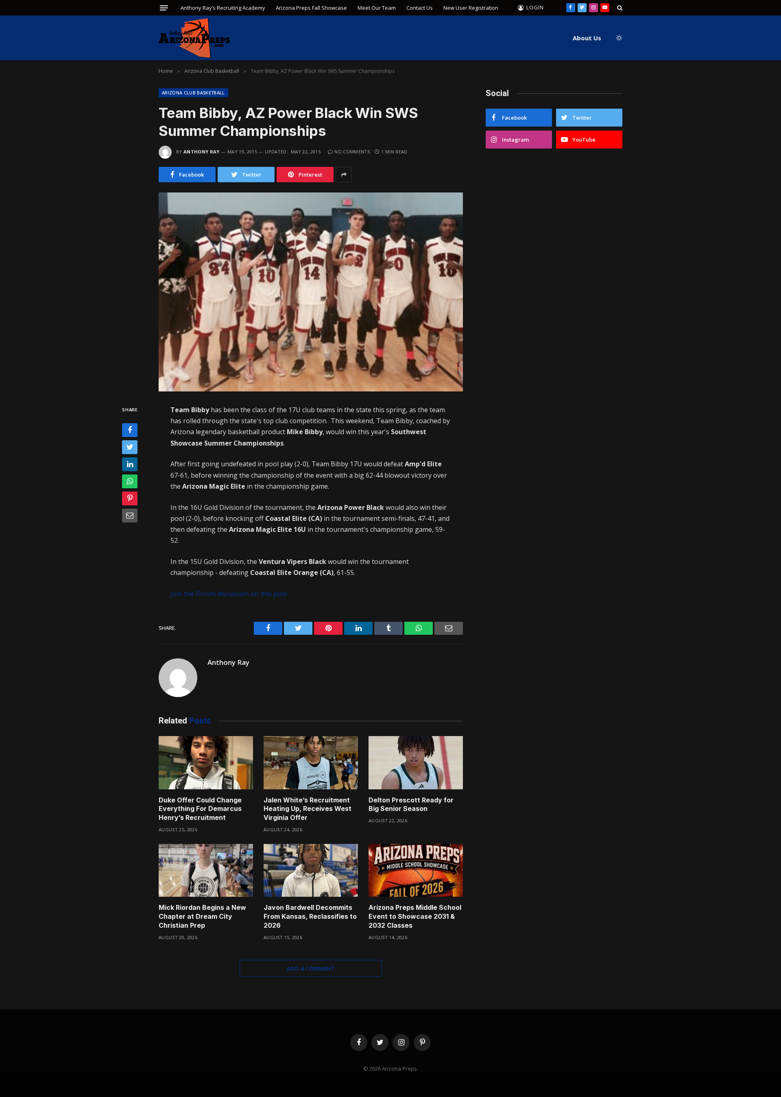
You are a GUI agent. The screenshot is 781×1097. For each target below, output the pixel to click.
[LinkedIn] (129, 465)
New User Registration (470, 7)
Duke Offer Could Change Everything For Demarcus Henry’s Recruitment (200, 809)
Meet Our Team (377, 7)
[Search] (618, 7)
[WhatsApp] (129, 482)
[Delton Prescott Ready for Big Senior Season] (416, 762)
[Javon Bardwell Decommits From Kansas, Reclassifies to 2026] (311, 870)
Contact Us (419, 7)
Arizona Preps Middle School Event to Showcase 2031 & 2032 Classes (415, 916)
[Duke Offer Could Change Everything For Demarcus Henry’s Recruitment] (206, 762)
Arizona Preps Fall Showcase (311, 7)
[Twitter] (129, 448)
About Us (587, 38)
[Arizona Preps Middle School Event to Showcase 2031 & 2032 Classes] (416, 870)
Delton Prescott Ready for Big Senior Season (411, 804)
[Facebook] (129, 430)
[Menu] (164, 8)
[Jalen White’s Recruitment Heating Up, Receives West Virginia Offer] (311, 762)
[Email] (129, 516)
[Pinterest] (129, 499)
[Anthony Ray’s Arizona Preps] (194, 38)
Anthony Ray (201, 152)
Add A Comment (311, 968)
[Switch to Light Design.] (618, 38)
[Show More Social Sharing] (344, 174)
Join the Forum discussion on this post (228, 593)
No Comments (352, 152)
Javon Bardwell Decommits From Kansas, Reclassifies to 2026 (310, 916)
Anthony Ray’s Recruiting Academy (223, 7)
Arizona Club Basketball (193, 93)
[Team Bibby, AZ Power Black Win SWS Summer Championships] (311, 291)
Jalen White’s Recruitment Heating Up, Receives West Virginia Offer (307, 809)
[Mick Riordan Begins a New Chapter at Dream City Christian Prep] (206, 870)
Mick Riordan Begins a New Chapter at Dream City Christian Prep (202, 916)
